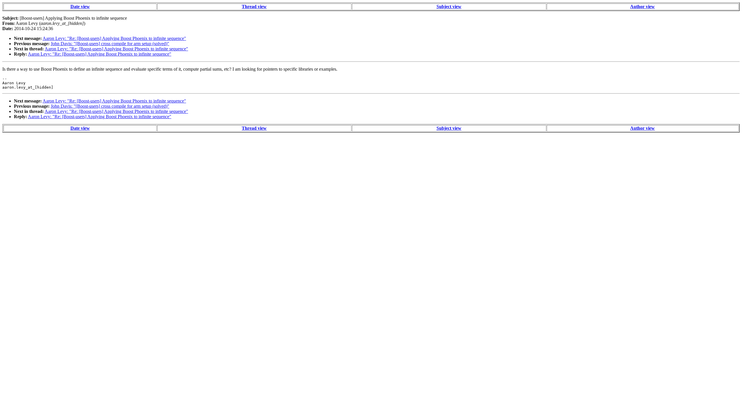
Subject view (449, 6)
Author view (642, 6)
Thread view (254, 6)
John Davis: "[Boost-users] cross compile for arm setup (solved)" (110, 43)
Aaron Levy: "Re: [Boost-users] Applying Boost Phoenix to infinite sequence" (114, 38)
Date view (80, 6)
